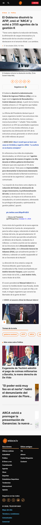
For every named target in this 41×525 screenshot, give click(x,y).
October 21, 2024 (25, 219)
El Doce (4, 13)
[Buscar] (8, 3)
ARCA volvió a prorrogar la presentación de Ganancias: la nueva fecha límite (16, 420)
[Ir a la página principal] (20, 3)
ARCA (32, 334)
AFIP (23, 334)
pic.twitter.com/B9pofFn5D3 (17, 212)
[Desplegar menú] (3, 3)
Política (13, 13)
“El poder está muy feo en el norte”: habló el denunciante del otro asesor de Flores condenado (17, 392)
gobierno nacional (10, 334)
